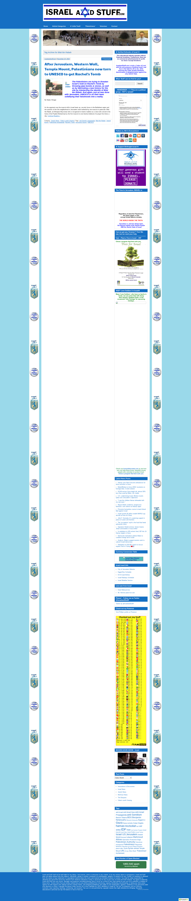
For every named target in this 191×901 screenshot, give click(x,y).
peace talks (119, 848)
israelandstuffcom (50, 59)
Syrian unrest (133, 848)
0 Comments (106, 59)
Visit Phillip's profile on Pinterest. (126, 612)
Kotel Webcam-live (124, 590)
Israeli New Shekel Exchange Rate (132, 559)
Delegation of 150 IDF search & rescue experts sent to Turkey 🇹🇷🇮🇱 (129, 545)
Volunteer (103, 26)
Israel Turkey (139, 832)
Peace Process (137, 846)
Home (46, 26)
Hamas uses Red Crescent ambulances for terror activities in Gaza (130, 483)
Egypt (140, 820)
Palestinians (129, 844)
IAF (138, 826)
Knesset (123, 837)
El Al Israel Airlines (124, 575)
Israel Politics (132, 832)
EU (144, 820)
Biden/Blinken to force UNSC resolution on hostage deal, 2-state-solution (130, 488)
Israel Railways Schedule (126, 577)
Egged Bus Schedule (124, 572)
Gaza (119, 822)
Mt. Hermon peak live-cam (126, 593)
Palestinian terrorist (127, 846)
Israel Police (124, 832)
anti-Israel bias (129, 812)
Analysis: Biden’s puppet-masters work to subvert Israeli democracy (130, 541)
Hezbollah (130, 826)
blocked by (131, 865)
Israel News (121, 789)
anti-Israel (119, 812)
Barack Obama (121, 817)
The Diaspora (122, 797)
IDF (123, 829)
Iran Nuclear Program (137, 830)
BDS (129, 817)
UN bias (126, 851)
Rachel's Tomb (70, 122)
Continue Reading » (54, 116)
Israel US (121, 834)
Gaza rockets (128, 823)
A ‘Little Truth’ (75, 26)
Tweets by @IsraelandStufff (125, 603)
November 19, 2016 (63, 59)
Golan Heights (138, 823)
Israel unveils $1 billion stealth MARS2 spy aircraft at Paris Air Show (130, 514)
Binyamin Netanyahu (132, 820)
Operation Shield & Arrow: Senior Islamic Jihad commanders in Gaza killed (130, 527)
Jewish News (55, 121)
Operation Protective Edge (131, 839)
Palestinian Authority (125, 842)
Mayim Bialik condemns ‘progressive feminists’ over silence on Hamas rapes (128, 505)
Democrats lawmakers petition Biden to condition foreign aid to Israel (129, 536)
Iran (129, 830)
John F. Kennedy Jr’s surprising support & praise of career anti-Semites (130, 519)
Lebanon (130, 837)
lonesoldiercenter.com (130, 469)
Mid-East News (123, 795)
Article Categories (59, 26)
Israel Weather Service (125, 580)
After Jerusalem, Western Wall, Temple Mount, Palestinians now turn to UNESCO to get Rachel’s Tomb (78, 68)
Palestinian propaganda (56, 122)
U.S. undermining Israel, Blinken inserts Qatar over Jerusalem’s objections (129, 496)
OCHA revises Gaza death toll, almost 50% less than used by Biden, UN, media (131, 492)
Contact (114, 26)
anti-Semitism (134, 814)
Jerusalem (131, 834)
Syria (125, 848)
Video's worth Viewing (67, 121)
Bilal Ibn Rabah (100, 121)
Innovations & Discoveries (126, 786)
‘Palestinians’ (90, 26)
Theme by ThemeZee (143, 889)
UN (122, 850)
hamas (120, 825)
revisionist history (81, 122)
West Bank (132, 851)
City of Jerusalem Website (126, 569)
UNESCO (91, 122)
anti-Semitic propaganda (87, 121)
